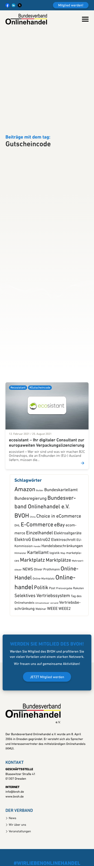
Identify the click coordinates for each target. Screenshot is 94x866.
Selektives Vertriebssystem (42, 619)
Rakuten (78, 612)
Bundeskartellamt (61, 513)
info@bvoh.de (14, 815)
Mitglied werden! (70, 5)
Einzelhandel (39, 556)
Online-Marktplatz (43, 602)
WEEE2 (65, 632)
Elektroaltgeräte (68, 557)
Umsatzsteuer (42, 626)
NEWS (28, 593)
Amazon (24, 513)
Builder (39, 514)
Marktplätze (58, 583)
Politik (41, 611)
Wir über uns (17, 848)
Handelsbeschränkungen (62, 570)
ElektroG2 (41, 563)
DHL (17, 549)
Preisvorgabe (64, 612)
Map (63, 576)
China (33, 540)
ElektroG (22, 563)
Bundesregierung (30, 522)
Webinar (40, 632)
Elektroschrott (63, 563)
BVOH (21, 539)
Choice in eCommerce (58, 539)
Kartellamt (38, 576)
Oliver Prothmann (47, 593)
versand (54, 626)
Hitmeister (20, 576)
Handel (36, 570)
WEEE (52, 632)
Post (52, 611)
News (12, 841)
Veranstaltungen (20, 855)
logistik (54, 576)
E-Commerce (37, 548)
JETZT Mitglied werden (47, 700)
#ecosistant (18, 411)
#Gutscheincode (40, 411)
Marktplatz (32, 584)
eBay (59, 548)
